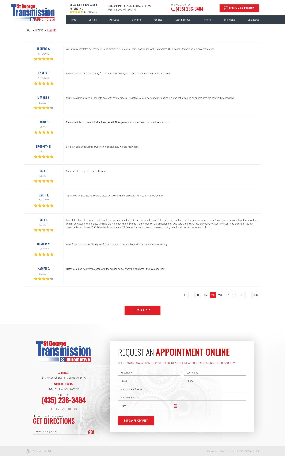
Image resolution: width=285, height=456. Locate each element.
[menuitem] (73, 19)
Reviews (207, 19)
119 (241, 295)
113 (198, 295)
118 (234, 295)
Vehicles (157, 19)
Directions (229, 19)
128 (256, 295)
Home (73, 19)
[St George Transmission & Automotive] (32, 12)
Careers (93, 19)
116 (220, 295)
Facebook (51, 409)
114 (206, 295)
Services (136, 19)
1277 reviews (90, 12)
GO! (91, 432)
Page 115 (51, 30)
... (191, 295)
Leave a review (142, 310)
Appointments (182, 19)
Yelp (63, 409)
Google (57, 409)
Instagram (75, 409)
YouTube (69, 409)
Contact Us (253, 19)
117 (227, 295)
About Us (114, 19)
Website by (42, 451)
